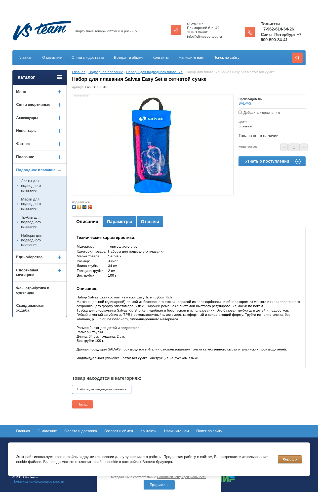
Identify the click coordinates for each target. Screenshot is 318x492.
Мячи (21, 91)
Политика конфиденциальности (38, 481)
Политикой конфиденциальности (181, 477)
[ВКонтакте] (74, 206)
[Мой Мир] (85, 206)
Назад (82, 404)
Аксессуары (27, 118)
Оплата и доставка (88, 57)
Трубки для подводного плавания (31, 222)
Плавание (25, 157)
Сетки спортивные (33, 104)
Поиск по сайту (226, 57)
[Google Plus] (90, 206)
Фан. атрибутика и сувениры (32, 290)
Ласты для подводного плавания (31, 185)
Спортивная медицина (27, 272)
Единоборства (29, 257)
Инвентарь (26, 130)
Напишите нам (191, 57)
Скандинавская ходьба (30, 307)
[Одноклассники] (79, 206)
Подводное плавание (105, 72)
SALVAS (244, 103)
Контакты (161, 57)
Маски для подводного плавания (31, 204)
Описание (87, 221)
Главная (25, 57)
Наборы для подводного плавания (154, 72)
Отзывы (150, 221)
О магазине (52, 57)
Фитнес (23, 144)
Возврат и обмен (128, 57)
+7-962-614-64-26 (277, 29)
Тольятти (270, 24)
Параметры (119, 221)
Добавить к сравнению (261, 113)
